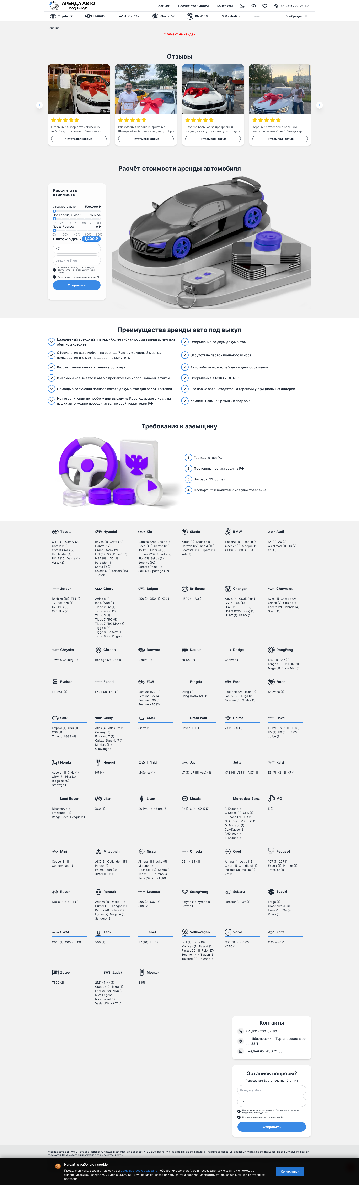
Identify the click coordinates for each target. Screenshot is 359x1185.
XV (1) (246, 902)
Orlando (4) (291, 607)
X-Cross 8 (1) (277, 942)
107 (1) (272, 861)
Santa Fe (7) (103, 566)
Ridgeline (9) (60, 781)
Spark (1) (274, 611)
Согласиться (290, 1171)
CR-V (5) (58, 776)
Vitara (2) (274, 914)
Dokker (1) (118, 902)
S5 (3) (196, 861)
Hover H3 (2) (190, 728)
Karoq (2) (188, 541)
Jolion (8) (274, 736)
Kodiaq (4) (203, 541)
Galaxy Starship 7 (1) (109, 740)
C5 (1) (186, 861)
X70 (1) (68, 603)
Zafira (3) (231, 874)
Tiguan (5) (207, 954)
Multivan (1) (189, 946)
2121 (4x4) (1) (104, 982)
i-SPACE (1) (59, 692)
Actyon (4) (189, 902)
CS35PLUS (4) (235, 603)
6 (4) (193, 808)
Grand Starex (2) (106, 550)
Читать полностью (78, 139)
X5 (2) (249, 550)
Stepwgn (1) (60, 785)
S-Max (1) (249, 700)
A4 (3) (272, 541)
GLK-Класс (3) (235, 829)
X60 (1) (100, 808)
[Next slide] (319, 105)
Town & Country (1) (65, 660)
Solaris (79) (103, 571)
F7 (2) (272, 728)
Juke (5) (161, 861)
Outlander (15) (117, 861)
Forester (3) (233, 902)
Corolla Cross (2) (63, 550)
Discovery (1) (61, 808)
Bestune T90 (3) (149, 700)
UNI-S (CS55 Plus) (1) (239, 611)
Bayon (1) (101, 541)
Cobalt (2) (275, 603)
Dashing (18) (60, 598)
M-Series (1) (146, 772)
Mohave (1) (157, 550)
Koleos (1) (117, 910)
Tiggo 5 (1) (102, 615)
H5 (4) (99, 772)
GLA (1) (247, 817)
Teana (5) (144, 874)
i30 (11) (111, 554)
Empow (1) (59, 728)
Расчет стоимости (193, 6)
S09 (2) (143, 906)
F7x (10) (283, 728)
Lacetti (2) (275, 607)
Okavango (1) (104, 748)
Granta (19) (103, 986)
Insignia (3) (232, 869)
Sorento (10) (146, 562)
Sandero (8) (103, 918)
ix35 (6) (100, 558)
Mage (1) (274, 668)
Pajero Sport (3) (106, 869)
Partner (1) (290, 865)
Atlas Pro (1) (116, 728)
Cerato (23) (162, 546)
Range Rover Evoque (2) (68, 817)
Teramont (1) (190, 954)
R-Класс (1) (233, 833)
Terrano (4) (160, 874)
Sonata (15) (120, 571)
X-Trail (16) (158, 878)
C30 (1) (230, 942)
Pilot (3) (70, 776)
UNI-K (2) (244, 607)
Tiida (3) (144, 878)
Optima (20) (146, 554)
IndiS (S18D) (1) (106, 603)
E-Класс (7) (233, 817)
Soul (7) (143, 571)
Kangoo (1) (119, 906)
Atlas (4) (101, 728)
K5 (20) (143, 550)
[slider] (54, 211)
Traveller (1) (276, 869)
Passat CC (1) (191, 950)
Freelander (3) (61, 813)
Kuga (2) (247, 696)
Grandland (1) (248, 865)
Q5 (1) (272, 550)
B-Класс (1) (233, 808)
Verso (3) (58, 562)
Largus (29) (103, 990)
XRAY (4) (117, 1003)
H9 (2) (292, 732)
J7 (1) (185, 772)
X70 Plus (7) (60, 607)
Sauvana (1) (276, 692)
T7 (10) (143, 942)
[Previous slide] (39, 105)
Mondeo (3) (233, 700)
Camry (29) (73, 541)
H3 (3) (294, 728)
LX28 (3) (101, 692)
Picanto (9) (163, 554)
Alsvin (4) (231, 598)
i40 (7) (122, 554)
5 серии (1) (250, 546)
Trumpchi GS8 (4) (64, 736)
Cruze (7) (289, 603)
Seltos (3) (157, 558)
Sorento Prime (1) (150, 566)
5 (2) (271, 808)
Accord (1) (59, 772)
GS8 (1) (57, 732)
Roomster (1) (190, 550)
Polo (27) (208, 950)
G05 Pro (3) (73, 942)
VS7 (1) (253, 772)
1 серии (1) (232, 541)
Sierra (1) (144, 728)
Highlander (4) (61, 554)
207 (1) (284, 861)
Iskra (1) (117, 986)
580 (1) (273, 660)
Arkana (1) (102, 902)
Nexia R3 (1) (60, 902)
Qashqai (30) (147, 869)
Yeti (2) (186, 554)
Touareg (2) (189, 958)
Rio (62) (143, 558)
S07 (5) (155, 902)
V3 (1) (199, 598)
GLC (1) (251, 821)
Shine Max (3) (291, 668)
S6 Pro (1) (145, 808)
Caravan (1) (233, 660)
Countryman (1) (62, 865)
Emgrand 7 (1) (104, 736)
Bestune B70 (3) (149, 692)
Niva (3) (118, 990)
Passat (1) (206, 946)
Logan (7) (101, 914)
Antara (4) (232, 861)
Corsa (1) (231, 865)
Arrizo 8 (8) (103, 598)
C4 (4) (116, 660)
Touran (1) (206, 958)
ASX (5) (100, 861)
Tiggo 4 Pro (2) (105, 611)
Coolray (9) (102, 732)
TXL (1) (113, 692)
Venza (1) (73, 558)
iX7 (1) (294, 664)
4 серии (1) (232, 546)
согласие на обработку (76, 270)
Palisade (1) (103, 562)
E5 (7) (272, 772)
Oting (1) (187, 692)
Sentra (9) (165, 869)
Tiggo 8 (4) (103, 628)
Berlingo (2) (103, 660)
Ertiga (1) (274, 902)
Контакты (225, 6)
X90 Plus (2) (60, 611)
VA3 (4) (230, 772)
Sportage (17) (159, 571)
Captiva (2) (288, 598)
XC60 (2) (243, 942)
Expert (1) (274, 865)
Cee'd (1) (163, 541)
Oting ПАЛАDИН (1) (195, 696)
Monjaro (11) (103, 744)
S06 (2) (143, 902)
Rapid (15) (207, 546)
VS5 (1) (242, 772)
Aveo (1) (273, 598)
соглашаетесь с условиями (140, 1170)
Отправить (77, 285)
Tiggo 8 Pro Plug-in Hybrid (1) (111, 636)
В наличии (161, 6)
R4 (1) (74, 902)
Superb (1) (207, 550)
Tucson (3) (102, 575)
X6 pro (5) (160, 808)
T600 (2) (58, 982)
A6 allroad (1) (277, 546)
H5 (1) (272, 732)
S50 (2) (143, 598)
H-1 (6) (100, 554)
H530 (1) (188, 598)
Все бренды (293, 16)
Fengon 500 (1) (278, 664)
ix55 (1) (113, 558)
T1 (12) (75, 598)
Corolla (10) (60, 546)
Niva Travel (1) (105, 999)
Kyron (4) (204, 902)
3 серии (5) (250, 541)
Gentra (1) (145, 660)
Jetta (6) (199, 942)
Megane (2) (117, 914)
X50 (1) (155, 598)
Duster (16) (102, 906)
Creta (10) (116, 541)
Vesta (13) (102, 1003)
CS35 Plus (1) (248, 598)
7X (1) (229, 728)
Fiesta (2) (249, 692)
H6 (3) (282, 732)
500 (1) (100, 942)
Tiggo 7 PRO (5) (106, 619)
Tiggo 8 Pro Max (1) (108, 632)
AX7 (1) (284, 660)
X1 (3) (229, 550)
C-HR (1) (58, 541)
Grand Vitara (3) (279, 906)
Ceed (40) (145, 546)
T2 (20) (57, 603)
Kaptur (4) (102, 910)
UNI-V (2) (245, 615)
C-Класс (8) (233, 813)
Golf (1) (186, 942)
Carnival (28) (147, 541)
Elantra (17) (103, 546)
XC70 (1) (231, 946)
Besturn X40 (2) (149, 704)
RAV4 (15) (58, 558)
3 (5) (141, 982)
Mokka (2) (248, 869)
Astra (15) (246, 861)
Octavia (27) (190, 546)
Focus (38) (232, 696)
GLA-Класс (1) (235, 821)
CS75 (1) (231, 607)
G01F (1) (57, 942)
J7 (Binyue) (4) (201, 772)
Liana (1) (274, 910)
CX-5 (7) (204, 808)
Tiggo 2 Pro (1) (105, 607)
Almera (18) (146, 861)
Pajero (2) (101, 865)
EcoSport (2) (233, 692)
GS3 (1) (73, 728)
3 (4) (185, 808)
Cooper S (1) (60, 861)
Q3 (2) (292, 546)
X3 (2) (282, 772)
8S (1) (238, 728)
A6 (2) (282, 541)
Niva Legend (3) (106, 995)
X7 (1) (292, 772)
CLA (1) (248, 813)
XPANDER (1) (104, 874)
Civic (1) (73, 772)
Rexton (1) (188, 906)
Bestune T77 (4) (149, 696)
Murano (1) (145, 865)
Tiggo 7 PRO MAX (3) (109, 623)
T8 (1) (154, 942)
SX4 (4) (286, 910)
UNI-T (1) (231, 615)
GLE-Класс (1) (234, 825)
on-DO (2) (188, 660)
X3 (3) (239, 550)
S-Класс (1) (233, 837)
